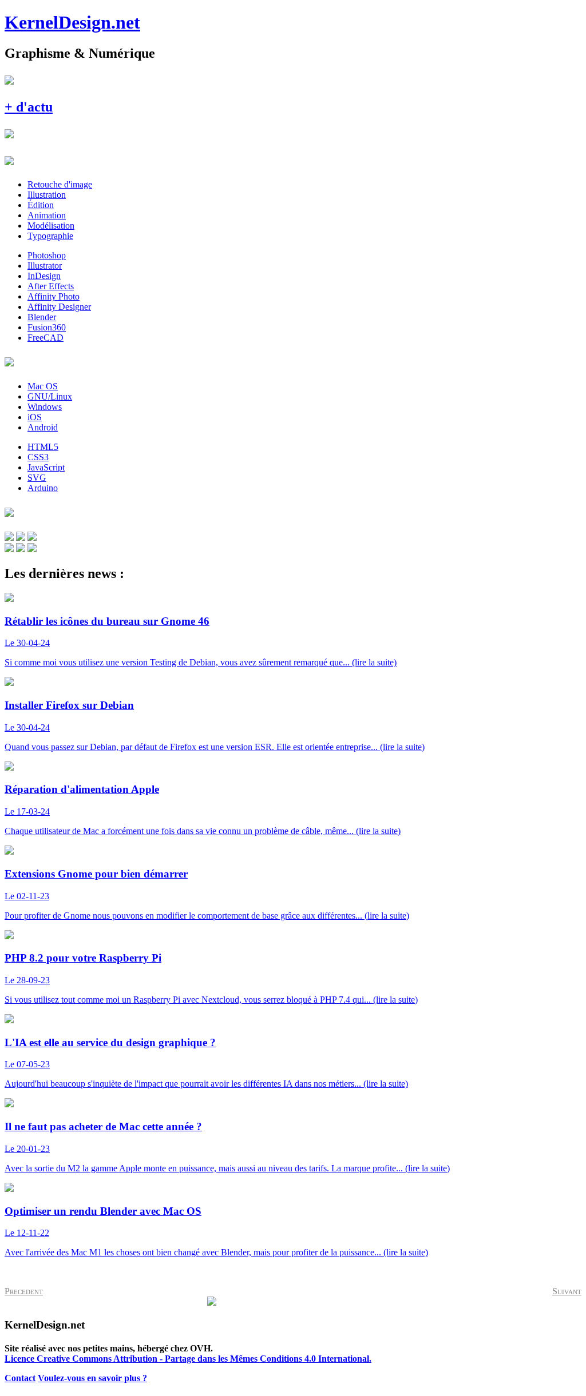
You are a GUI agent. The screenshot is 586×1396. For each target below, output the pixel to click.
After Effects (50, 286)
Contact (20, 1378)
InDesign (44, 276)
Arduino (42, 488)
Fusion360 (46, 327)
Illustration (46, 195)
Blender (41, 317)
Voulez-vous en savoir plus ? (92, 1378)
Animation (46, 215)
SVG (36, 477)
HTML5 (42, 447)
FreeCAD (45, 337)
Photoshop (46, 255)
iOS (34, 417)
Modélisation (50, 225)
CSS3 (38, 457)
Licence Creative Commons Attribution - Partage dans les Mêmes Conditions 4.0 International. (188, 1358)
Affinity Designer (59, 307)
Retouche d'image (59, 184)
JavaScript (46, 467)
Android (42, 427)
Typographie (50, 236)
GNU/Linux (49, 396)
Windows (44, 407)
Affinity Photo (53, 296)
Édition (40, 205)
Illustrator (44, 265)
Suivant (566, 1291)
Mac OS (42, 386)
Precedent (24, 1291)
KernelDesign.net (72, 22)
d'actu (29, 106)
